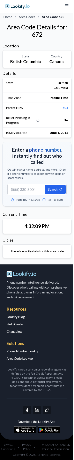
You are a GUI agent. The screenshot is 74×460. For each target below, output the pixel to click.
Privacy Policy (26, 447)
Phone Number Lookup (23, 351)
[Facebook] (27, 410)
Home (7, 17)
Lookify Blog (16, 317)
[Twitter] (47, 410)
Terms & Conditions (8, 447)
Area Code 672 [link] (53, 17)
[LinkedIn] (37, 410)
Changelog (14, 331)
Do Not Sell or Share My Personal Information (55, 447)
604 (65, 108)
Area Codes (27, 17)
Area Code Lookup (20, 358)
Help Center (15, 324)
